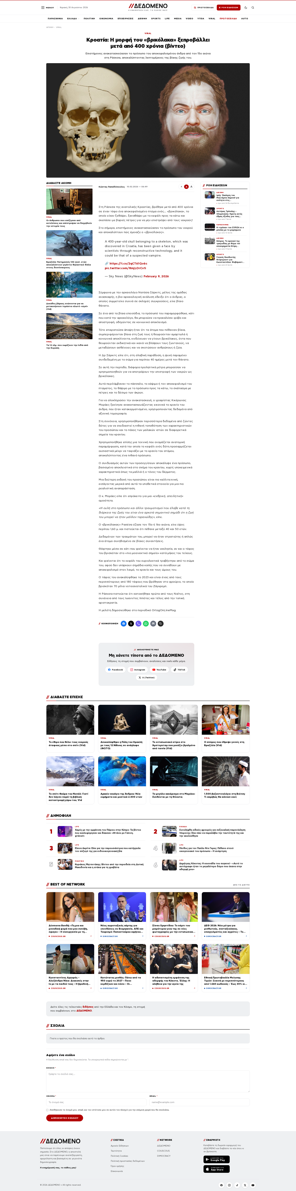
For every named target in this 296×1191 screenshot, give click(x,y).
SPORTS (155, 18)
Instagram (139, 669)
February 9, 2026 (156, 276)
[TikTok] (237, 1185)
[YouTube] (253, 1185)
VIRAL (212, 18)
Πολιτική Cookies (119, 1156)
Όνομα (51, 1096)
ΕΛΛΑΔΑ (72, 18)
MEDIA (177, 18)
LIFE (167, 18)
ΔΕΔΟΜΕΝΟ (84, 1010)
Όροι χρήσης (117, 1166)
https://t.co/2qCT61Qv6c (128, 263)
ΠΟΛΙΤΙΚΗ (89, 18)
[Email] (153, 624)
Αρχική (49, 27)
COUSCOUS (163, 1151)
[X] (245, 1185)
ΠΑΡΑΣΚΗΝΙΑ (55, 18)
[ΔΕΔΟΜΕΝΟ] (60, 1141)
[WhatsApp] (146, 624)
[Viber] (138, 624)
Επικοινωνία (117, 1171)
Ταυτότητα (116, 1151)
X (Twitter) (148, 677)
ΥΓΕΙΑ (200, 18)
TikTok (181, 669)
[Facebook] (124, 624)
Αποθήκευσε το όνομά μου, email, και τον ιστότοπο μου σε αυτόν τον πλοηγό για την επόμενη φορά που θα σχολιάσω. (109, 1110)
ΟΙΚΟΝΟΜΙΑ (106, 18)
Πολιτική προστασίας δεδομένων (128, 1161)
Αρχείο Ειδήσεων (120, 1146)
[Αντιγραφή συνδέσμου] (161, 624)
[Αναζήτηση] (253, 7)
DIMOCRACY (164, 1156)
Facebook (117, 669)
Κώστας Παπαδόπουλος (112, 186)
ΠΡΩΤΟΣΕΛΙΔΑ (228, 18)
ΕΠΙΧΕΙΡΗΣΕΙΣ (126, 18)
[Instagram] (229, 1185)
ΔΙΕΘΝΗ (142, 18)
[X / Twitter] (131, 624)
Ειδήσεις (88, 1007)
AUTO (244, 18)
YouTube (161, 669)
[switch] (246, 7)
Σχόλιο (51, 1068)
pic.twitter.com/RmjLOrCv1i (125, 268)
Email (153, 1096)
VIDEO (189, 18)
